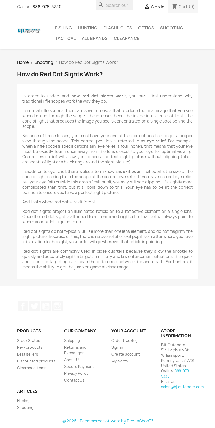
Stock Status (28, 340)
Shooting (171, 28)
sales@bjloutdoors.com (182, 386)
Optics (146, 28)
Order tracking (124, 340)
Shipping (72, 340)
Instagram (57, 306)
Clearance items (31, 367)
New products (29, 347)
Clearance (126, 38)
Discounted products (36, 360)
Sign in (117, 347)
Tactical (65, 38)
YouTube (46, 306)
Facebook (23, 306)
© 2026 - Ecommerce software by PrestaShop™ (107, 421)
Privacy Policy (76, 373)
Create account (125, 354)
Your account (128, 331)
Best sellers (27, 354)
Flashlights (117, 28)
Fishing (63, 28)
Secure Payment (79, 366)
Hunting (87, 28)
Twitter (34, 306)
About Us (72, 359)
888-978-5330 (47, 6)
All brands (95, 38)
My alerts (119, 360)
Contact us (74, 380)
